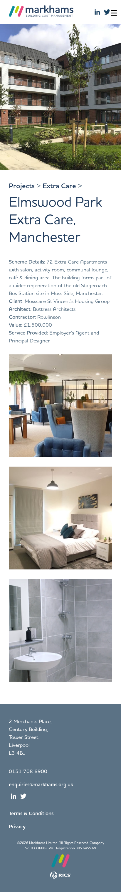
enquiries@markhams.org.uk (41, 784)
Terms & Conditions (31, 813)
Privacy (17, 826)
